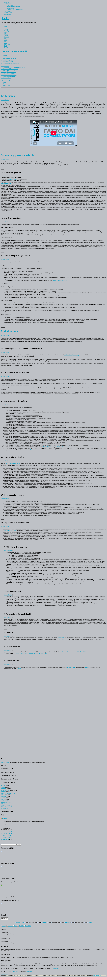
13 (6, 835)
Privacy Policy (55, 968)
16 (11, 835)
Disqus (31, 449)
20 (6, 837)
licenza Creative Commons (60, 280)
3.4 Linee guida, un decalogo (8, 72)
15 (10, 835)
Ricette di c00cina (5, 800)
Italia (5, 26)
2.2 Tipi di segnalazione (7, 61)
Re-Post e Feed (8, 12)
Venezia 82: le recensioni (7, 805)
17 (1, 837)
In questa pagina (5, 762)
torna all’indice (5, 100)
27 (6, 839)
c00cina (3, 799)
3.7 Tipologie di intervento (8, 76)
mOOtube (3, 791)
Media (5, 40)
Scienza (6, 34)
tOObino (3, 797)
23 (11, 837)
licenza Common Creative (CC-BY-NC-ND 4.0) (56, 446)
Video (5, 43)
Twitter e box (7, 14)
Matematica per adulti (6, 806)
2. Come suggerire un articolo (8, 58)
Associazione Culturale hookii (15, 9)
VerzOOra (3, 794)
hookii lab (6, 2)
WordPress (14, 971)
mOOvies (3, 788)
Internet (6, 32)
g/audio (3, 787)
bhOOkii (3, 785)
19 (5, 837)
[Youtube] (20, 926)
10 (1, 835)
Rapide (6, 47)
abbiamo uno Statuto (62, 639)
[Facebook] (9, 926)
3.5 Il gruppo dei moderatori (8, 73)
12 (5, 835)
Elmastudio (29, 971)
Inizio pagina (4, 974)
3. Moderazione (5, 66)
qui (76, 957)
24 (1, 839)
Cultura (6, 35)
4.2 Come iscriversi (6, 84)
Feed (5, 46)
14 (8, 835)
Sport (5, 38)
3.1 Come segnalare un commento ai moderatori (13, 67)
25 (3, 839)
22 (10, 837)
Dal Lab (5, 818)
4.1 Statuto (3, 82)
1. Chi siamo (4, 55)
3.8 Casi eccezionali (6, 78)
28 (8, 839)
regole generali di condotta (13, 463)
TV (5, 41)
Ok (94, 975)
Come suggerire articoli (13, 6)
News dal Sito (7, 11)
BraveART (4, 796)
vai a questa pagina (12, 179)
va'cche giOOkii (5, 790)
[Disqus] (53, 692)
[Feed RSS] (27, 926)
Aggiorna (5, 918)
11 (3, 835)
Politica (6, 29)
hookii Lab (61, 637)
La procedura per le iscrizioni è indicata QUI (74, 652)
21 (8, 837)
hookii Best (7, 44)
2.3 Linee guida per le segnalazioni (10, 63)
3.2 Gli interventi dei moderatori (9, 69)
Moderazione (10, 8)
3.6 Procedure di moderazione (8, 75)
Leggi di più (98, 975)
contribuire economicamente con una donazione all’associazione (30, 653)
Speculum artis (4, 808)
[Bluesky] (3, 926)
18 (3, 837)
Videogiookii (4, 803)
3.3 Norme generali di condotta (9, 70)
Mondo (6, 28)
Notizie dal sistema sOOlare (8, 793)
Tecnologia (7, 31)
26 (5, 839)
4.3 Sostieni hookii (6, 85)
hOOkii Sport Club (6, 802)
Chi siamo (10, 5)
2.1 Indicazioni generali (7, 60)
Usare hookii (7, 3)
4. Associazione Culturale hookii (9, 81)
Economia (6, 37)
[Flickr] (15, 926)
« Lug (2, 842)
